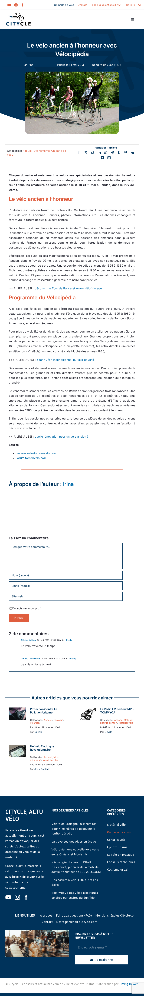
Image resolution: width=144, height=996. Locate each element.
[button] (139, 5)
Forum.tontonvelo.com (31, 458)
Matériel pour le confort (116, 721)
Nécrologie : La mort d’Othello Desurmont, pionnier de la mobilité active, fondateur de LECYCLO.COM (76, 867)
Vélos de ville (50, 760)
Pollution (35, 722)
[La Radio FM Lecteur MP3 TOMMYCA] (87, 710)
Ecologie (58, 720)
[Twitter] (86, 152)
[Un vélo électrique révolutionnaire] (17, 747)
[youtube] (9, 4)
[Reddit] (92, 152)
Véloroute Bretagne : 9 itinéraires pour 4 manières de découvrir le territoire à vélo (73, 828)
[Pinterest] (125, 152)
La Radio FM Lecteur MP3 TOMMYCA (116, 710)
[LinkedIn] (99, 152)
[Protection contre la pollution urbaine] (17, 710)
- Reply (68, 640)
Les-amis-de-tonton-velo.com (36, 453)
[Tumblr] (119, 152)
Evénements (42, 150)
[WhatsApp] (106, 152)
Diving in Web (129, 984)
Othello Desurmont (30, 658)
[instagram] (16, 4)
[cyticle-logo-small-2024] (18, 14)
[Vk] (132, 152)
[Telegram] (112, 152)
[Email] (109, 157)
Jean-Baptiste (42, 769)
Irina (30, 64)
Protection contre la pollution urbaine (43, 710)
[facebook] (22, 4)
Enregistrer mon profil (27, 608)
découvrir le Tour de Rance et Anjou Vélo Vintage (68, 288)
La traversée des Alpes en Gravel (74, 841)
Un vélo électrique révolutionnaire (42, 748)
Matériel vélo (126, 722)
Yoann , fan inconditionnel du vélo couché (65, 359)
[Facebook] (79, 152)
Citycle (38, 731)
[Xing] (102, 157)
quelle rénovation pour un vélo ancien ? (61, 436)
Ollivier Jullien (28, 640)
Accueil (27, 150)
